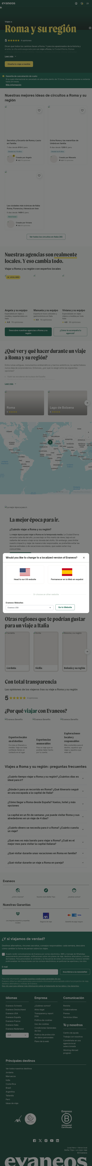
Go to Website (65, 607)
